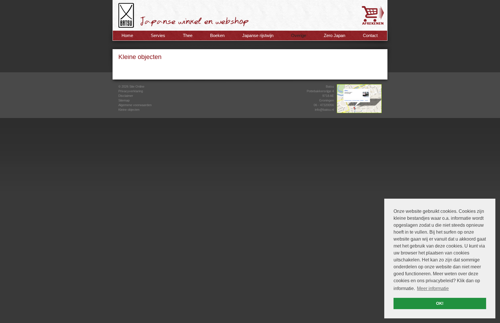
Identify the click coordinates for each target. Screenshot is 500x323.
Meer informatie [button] (433, 288)
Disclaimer (125, 95)
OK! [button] (440, 303)
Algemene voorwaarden (135, 105)
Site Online (136, 86)
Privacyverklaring (130, 91)
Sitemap (124, 100)
